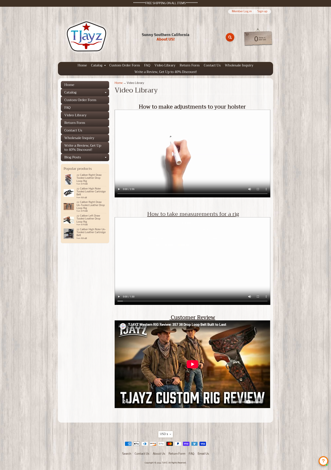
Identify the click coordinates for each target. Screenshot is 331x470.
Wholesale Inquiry (239, 65)
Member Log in (242, 11)
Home (82, 65)
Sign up (262, 11)
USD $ (164, 434)
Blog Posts (86, 157)
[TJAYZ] (86, 37)
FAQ (147, 65)
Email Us (203, 454)
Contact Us (212, 65)
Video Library (164, 65)
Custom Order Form (124, 65)
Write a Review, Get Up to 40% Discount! (165, 72)
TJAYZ (164, 463)
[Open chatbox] (323, 461)
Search (126, 454)
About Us (159, 454)
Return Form (190, 65)
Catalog (99, 65)
